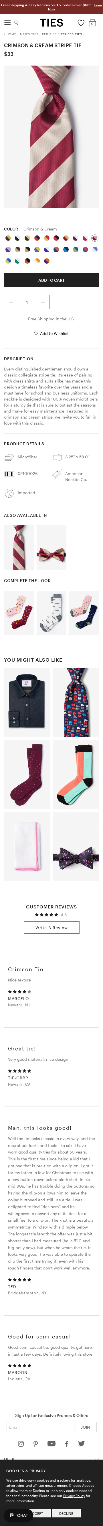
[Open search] (16, 21)
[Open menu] (7, 21)
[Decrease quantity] (11, 302)
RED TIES (49, 34)
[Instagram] (21, 1445)
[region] (51, 137)
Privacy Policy (74, 1496)
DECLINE (66, 1513)
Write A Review (51, 927)
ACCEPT (36, 1513)
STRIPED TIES (71, 34)
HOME (11, 34)
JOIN (85, 1427)
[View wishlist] (81, 21)
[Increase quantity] (43, 302)
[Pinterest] (36, 1445)
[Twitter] (81, 1445)
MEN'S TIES (29, 34)
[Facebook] (67, 1445)
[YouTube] (52, 1445)
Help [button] (9, 1459)
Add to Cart (51, 280)
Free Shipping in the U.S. (51, 318)
